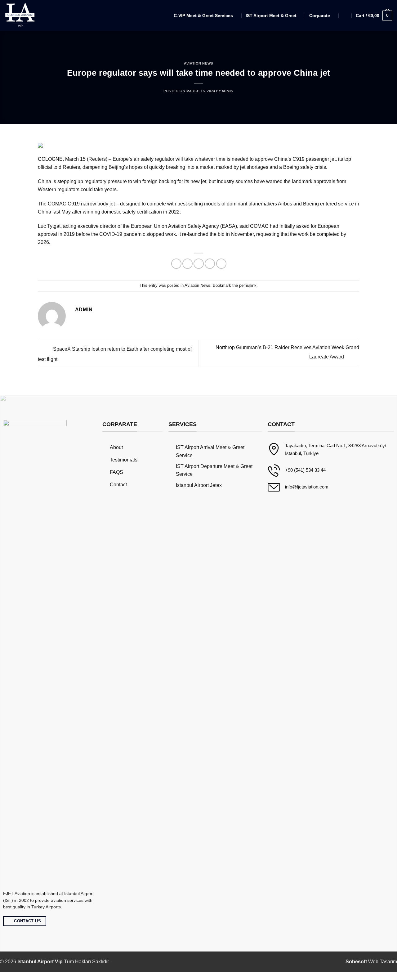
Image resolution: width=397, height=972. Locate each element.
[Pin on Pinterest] (210, 264)
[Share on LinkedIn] (221, 264)
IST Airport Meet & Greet (271, 15)
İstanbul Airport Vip (40, 961)
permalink (247, 285)
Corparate (319, 15)
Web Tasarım (371, 961)
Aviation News (198, 63)
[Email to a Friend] (199, 264)
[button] (345, 15)
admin (228, 91)
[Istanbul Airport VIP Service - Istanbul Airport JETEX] (20, 15)
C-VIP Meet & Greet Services (203, 15)
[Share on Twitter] (187, 264)
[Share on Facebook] (176, 264)
